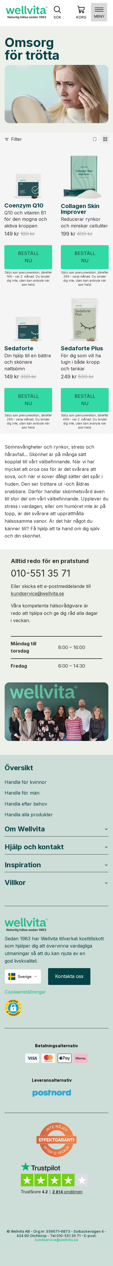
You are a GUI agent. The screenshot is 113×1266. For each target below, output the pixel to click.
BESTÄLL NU (28, 256)
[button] (13, 1008)
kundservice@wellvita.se (37, 593)
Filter (16, 139)
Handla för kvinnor (26, 782)
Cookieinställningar (25, 992)
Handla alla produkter (29, 814)
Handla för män (22, 793)
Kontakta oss (69, 976)
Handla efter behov (26, 804)
